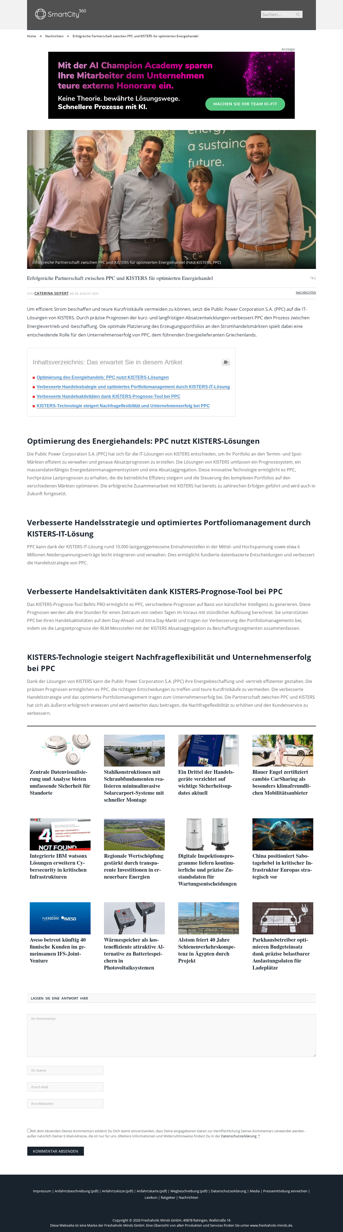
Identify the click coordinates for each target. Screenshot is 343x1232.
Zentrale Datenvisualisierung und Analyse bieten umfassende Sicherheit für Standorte (60, 782)
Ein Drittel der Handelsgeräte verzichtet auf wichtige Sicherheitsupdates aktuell (206, 782)
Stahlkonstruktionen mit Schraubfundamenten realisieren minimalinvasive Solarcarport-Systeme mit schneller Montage (134, 785)
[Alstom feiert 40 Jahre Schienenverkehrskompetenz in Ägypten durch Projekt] (208, 918)
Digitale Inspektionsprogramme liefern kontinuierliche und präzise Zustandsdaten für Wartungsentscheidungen (207, 869)
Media (255, 1191)
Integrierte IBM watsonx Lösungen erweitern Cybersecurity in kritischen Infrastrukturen (58, 866)
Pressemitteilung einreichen (285, 1191)
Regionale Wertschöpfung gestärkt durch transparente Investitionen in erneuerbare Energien (133, 866)
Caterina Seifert (51, 293)
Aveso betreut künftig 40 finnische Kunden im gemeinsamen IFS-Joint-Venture (58, 950)
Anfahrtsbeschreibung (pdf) (76, 1191)
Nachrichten (306, 292)
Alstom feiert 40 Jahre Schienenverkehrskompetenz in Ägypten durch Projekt (207, 950)
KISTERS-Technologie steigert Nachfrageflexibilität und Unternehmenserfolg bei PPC (123, 406)
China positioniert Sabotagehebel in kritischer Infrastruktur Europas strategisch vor (282, 866)
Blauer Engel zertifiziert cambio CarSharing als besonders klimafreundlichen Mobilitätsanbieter (281, 782)
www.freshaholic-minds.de (271, 1225)
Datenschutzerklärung (238, 1136)
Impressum (42, 1191)
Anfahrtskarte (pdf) (152, 1191)
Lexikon (151, 1197)
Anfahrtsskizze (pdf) (117, 1191)
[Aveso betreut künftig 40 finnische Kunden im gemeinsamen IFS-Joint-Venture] (60, 918)
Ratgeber (168, 1197)
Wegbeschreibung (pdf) (188, 1191)
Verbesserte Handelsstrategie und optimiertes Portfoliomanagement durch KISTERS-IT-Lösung (133, 386)
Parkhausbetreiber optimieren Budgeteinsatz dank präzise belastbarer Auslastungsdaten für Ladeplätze (281, 953)
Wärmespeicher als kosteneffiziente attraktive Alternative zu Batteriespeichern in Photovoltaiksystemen (134, 953)
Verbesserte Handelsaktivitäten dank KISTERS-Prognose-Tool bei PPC (108, 396)
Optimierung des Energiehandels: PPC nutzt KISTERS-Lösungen (103, 377)
